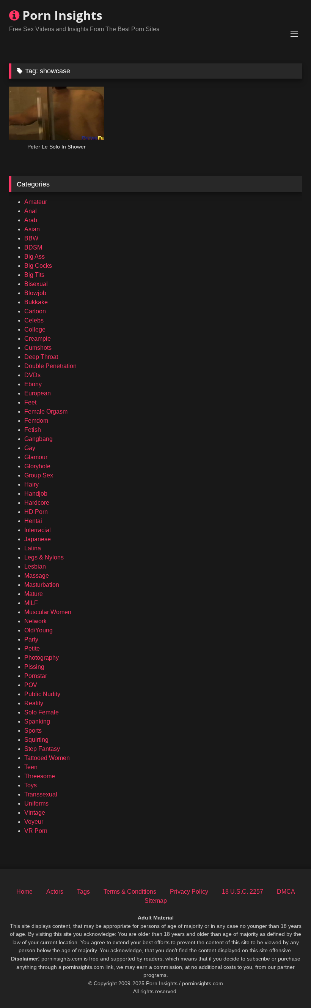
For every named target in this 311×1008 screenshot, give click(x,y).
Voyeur (33, 821)
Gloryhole (37, 466)
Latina (32, 548)
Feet (30, 402)
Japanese (37, 539)
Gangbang (38, 439)
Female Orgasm (46, 411)
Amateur (35, 202)
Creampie (37, 338)
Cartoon (35, 311)
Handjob (35, 493)
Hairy (31, 484)
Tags (83, 891)
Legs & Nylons (44, 557)
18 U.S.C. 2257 (242, 891)
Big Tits (34, 275)
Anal (30, 211)
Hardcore (36, 502)
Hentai (33, 521)
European (37, 393)
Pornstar (35, 676)
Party (31, 639)
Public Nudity (42, 694)
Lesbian (35, 566)
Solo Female (41, 712)
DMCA (286, 891)
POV (30, 685)
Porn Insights (60, 15)
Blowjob (35, 293)
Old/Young (38, 630)
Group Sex (38, 475)
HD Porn (36, 512)
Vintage (34, 812)
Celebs (34, 320)
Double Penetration (50, 366)
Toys (30, 785)
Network (35, 621)
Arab (30, 220)
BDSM (33, 247)
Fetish (32, 430)
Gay (29, 448)
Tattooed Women (47, 758)
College (35, 329)
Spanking (37, 721)
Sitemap (156, 900)
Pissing (34, 667)
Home (24, 891)
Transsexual (40, 794)
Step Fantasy (42, 749)
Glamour (35, 457)
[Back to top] (287, 985)
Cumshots (38, 347)
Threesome (39, 776)
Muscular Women (47, 612)
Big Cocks (38, 265)
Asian (32, 229)
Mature (33, 594)
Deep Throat (41, 357)
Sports (33, 730)
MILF (31, 603)
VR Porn (35, 831)
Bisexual (36, 284)
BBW (31, 238)
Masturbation (41, 584)
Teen (31, 767)
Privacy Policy (189, 891)
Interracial (37, 530)
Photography (41, 657)
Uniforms (36, 803)
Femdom (36, 420)
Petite (32, 648)
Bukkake (36, 302)
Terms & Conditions (130, 891)
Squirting (36, 739)
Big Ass (34, 256)
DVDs (32, 375)
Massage (36, 575)
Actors (54, 891)
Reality (33, 703)
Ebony (33, 384)
